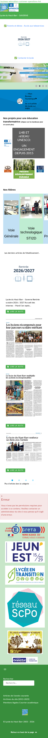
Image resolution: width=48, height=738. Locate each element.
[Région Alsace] (24, 660)
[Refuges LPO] (24, 642)
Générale (11, 236)
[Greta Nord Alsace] (24, 531)
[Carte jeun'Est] (24, 552)
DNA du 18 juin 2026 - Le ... (18, 420)
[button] (40, 72)
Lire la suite (16, 311)
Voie (11, 230)
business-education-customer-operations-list (21, 2)
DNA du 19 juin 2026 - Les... (18, 361)
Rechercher (8, 679)
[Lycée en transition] (24, 575)
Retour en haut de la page (23, 732)
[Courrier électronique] (5, 669)
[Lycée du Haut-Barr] (24, 712)
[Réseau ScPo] (24, 608)
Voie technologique (31, 230)
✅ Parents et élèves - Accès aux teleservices (24, 26)
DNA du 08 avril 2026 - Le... (18, 465)
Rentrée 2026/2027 (14, 295)
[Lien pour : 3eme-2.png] (24, 72)
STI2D (31, 238)
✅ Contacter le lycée (24, 58)
